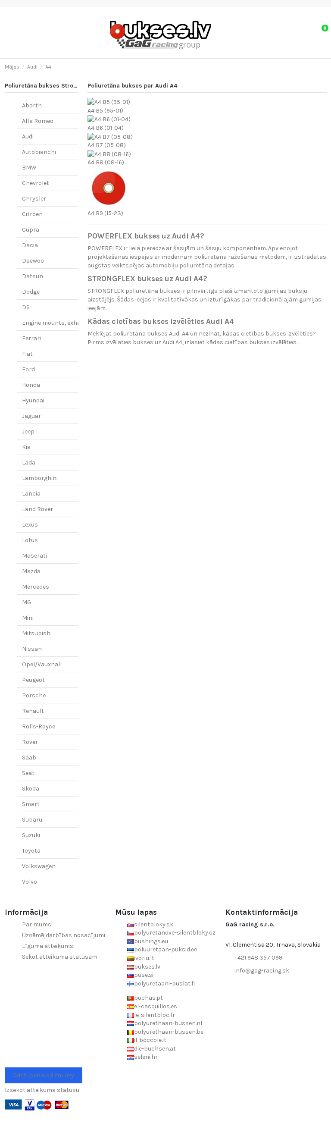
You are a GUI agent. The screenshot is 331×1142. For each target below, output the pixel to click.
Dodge (31, 291)
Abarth (32, 105)
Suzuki (31, 835)
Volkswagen (39, 866)
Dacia (30, 245)
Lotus (30, 540)
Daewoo (33, 260)
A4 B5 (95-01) (105, 110)
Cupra (30, 229)
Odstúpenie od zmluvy (43, 1075)
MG (26, 602)
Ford (28, 369)
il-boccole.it (150, 1040)
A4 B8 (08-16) (105, 162)
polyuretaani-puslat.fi (164, 983)
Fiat (27, 354)
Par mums (36, 924)
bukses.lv (147, 966)
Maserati (34, 555)
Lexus (30, 524)
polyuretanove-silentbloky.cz (174, 932)
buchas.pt (148, 997)
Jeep (28, 431)
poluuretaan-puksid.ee (165, 949)
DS (26, 307)
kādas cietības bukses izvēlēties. (251, 342)
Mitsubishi (37, 633)
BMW (29, 167)
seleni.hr (146, 1056)
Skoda (30, 788)
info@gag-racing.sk (261, 970)
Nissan (32, 649)
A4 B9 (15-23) (105, 213)
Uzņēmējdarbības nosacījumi (63, 935)
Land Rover (37, 509)
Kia (26, 447)
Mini (28, 617)
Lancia (31, 493)
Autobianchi (39, 152)
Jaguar (31, 416)
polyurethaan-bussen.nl (168, 1023)
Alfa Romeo (37, 121)
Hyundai (33, 400)
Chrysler (34, 198)
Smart (31, 804)
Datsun (32, 276)
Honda (31, 385)
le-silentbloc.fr (154, 1015)
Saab (29, 757)
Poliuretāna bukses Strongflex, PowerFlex (65, 85)
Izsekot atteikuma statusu (42, 1090)
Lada (28, 462)
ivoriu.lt (144, 958)
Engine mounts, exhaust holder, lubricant (80, 322)
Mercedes (35, 586)
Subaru (32, 819)
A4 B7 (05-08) (106, 145)
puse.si (143, 975)
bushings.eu (151, 941)
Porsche (34, 695)
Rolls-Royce (38, 726)
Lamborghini (40, 478)
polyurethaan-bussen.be (168, 1031)
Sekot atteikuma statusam (59, 956)
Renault (33, 711)
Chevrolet (35, 183)
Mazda (31, 571)
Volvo (29, 881)
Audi (28, 136)
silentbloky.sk (153, 924)
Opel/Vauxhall (42, 664)
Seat (28, 773)
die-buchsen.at (155, 1048)
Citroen (32, 214)
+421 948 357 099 (258, 957)
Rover (30, 742)
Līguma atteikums (47, 946)
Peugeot (33, 680)
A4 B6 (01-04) (105, 128)
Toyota (31, 850)
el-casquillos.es (155, 1006)
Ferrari (31, 338)
